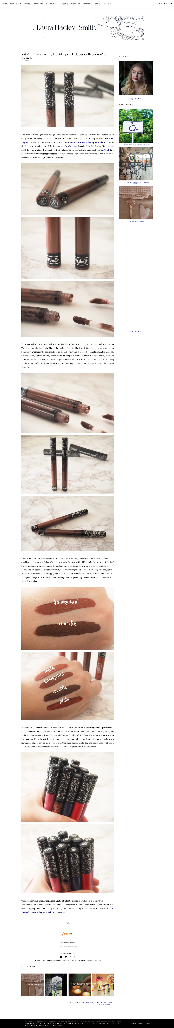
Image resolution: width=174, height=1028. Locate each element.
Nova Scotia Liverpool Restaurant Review (136, 183)
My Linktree (135, 98)
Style (97, 4)
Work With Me (40, 4)
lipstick (71, 960)
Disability (75, 4)
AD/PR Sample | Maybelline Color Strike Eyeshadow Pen (80, 985)
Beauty (53, 4)
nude (98, 960)
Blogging (64, 4)
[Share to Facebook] (71, 956)
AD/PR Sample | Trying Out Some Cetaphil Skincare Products (103, 985)
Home (4, 4)
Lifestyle (87, 4)
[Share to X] (66, 956)
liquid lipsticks (81, 960)
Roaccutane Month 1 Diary (56, 984)
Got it (147, 1024)
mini (86, 142)
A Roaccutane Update (32, 984)
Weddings (107, 4)
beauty (44, 960)
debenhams (52, 960)
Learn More (137, 1024)
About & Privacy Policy (20, 4)
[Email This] (61, 956)
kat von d (62, 960)
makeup (92, 960)
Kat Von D (105, 150)
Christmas (72, 146)
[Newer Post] (44, 1003)
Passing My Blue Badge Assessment (136, 145)
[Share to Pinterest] (75, 956)
